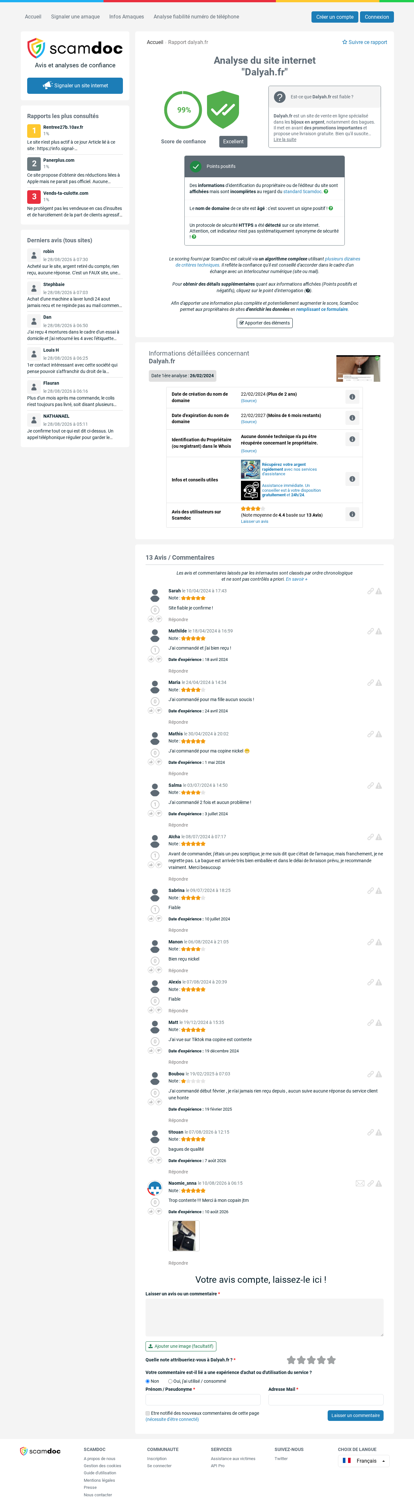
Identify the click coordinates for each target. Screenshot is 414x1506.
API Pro (217, 1465)
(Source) (249, 400)
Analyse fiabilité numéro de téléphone (196, 17)
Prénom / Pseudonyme (170, 1389)
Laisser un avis (254, 521)
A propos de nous (99, 1458)
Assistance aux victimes (233, 1458)
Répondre (178, 619)
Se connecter (159, 1465)
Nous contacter (98, 1494)
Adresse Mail (283, 1389)
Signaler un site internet (81, 85)
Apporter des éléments (267, 322)
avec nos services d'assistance (289, 469)
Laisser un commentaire (356, 1415)
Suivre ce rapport (368, 42)
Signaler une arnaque (75, 17)
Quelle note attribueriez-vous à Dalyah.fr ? (190, 1359)
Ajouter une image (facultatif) (183, 1346)
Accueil (33, 17)
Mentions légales (99, 1480)
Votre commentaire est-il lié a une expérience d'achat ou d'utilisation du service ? (229, 1372)
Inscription (157, 1458)
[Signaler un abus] (379, 591)
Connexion (377, 17)
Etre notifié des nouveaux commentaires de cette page (202, 1416)
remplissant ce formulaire (322, 309)
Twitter (281, 1458)
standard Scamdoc (302, 191)
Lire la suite (285, 139)
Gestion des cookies (102, 1465)
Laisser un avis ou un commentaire (183, 1293)
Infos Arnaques (126, 17)
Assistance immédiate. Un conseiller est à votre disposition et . (291, 490)
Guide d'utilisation (100, 1472)
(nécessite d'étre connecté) (172, 1419)
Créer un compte (335, 17)
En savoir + (297, 579)
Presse (90, 1487)
